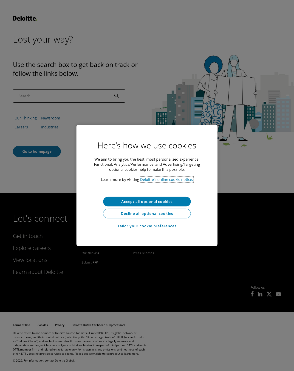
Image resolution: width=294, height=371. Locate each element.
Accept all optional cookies (147, 201)
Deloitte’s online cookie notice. (166, 179)
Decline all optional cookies (147, 213)
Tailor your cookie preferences (146, 226)
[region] (147, 185)
